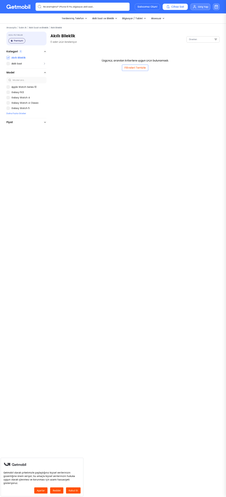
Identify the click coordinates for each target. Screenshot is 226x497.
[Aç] (44, 64)
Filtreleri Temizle (135, 68)
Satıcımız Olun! (147, 7)
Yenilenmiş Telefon (73, 18)
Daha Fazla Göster (16, 113)
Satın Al (22, 27)
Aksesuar (156, 18)
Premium (18, 40)
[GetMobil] (18, 6)
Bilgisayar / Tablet (132, 18)
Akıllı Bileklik (56, 27)
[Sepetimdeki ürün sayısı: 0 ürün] (216, 6)
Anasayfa (11, 27)
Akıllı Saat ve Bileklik (103, 18)
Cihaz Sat (177, 7)
